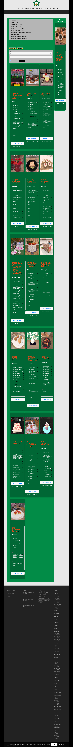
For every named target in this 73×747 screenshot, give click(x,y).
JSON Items (19, 48)
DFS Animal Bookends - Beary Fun (19, 36)
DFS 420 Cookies (15, 20)
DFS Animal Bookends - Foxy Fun (19, 38)
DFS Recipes (10, 12)
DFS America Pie (15, 34)
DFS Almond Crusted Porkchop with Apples (21, 32)
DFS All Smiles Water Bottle (17, 30)
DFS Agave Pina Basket (16, 26)
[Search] (57, 8)
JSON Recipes (12, 48)
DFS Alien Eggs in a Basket (17, 28)
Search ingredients (15, 60)
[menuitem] (17, 8)
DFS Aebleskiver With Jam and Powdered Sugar (22, 24)
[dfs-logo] (36, 3)
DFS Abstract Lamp (15, 22)
